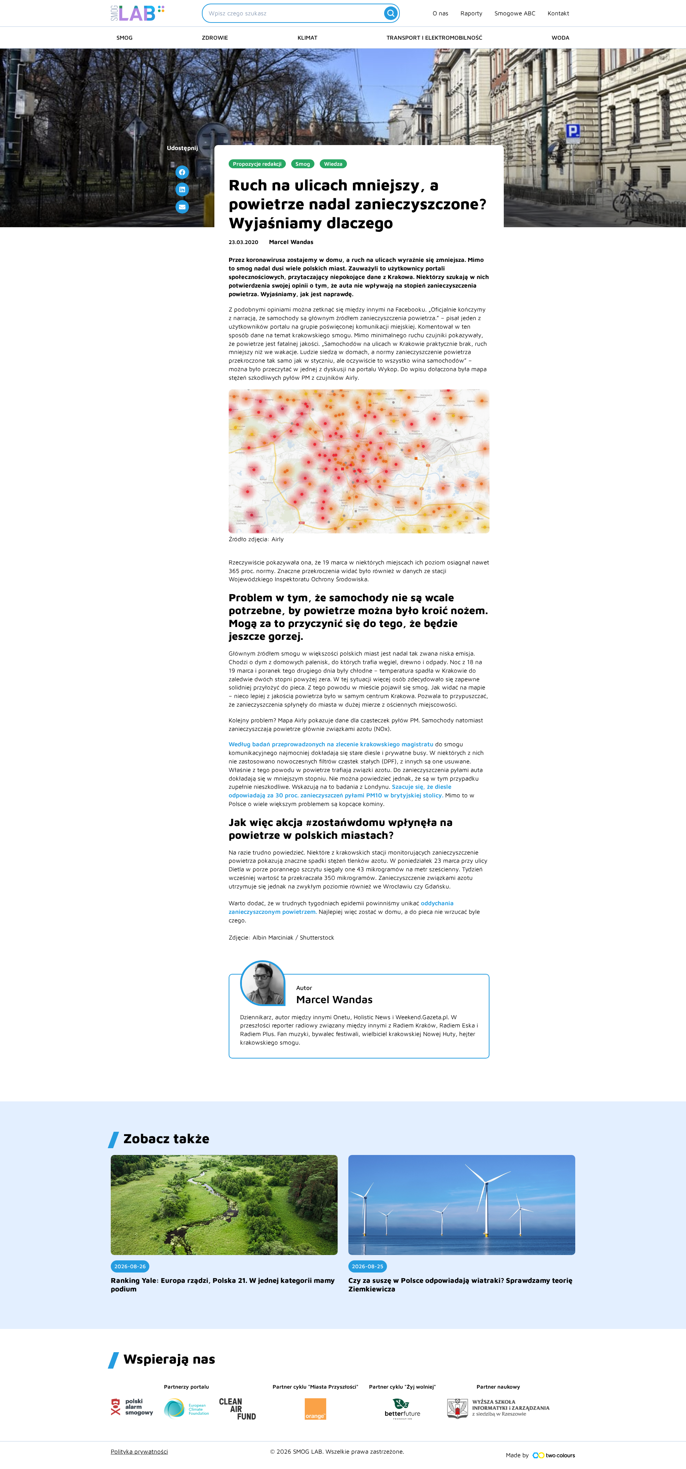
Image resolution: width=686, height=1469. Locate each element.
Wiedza (333, 164)
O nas (440, 13)
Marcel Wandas (291, 241)
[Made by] (553, 1455)
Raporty (471, 13)
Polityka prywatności (139, 1451)
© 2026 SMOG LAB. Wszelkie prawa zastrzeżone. (337, 1451)
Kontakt (558, 13)
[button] (182, 172)
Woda (561, 37)
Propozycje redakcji (257, 164)
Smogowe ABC (515, 13)
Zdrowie (215, 37)
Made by (517, 1455)
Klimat (307, 37)
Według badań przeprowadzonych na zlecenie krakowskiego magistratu (331, 744)
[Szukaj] (391, 13)
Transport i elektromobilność (434, 37)
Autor (304, 987)
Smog (124, 37)
